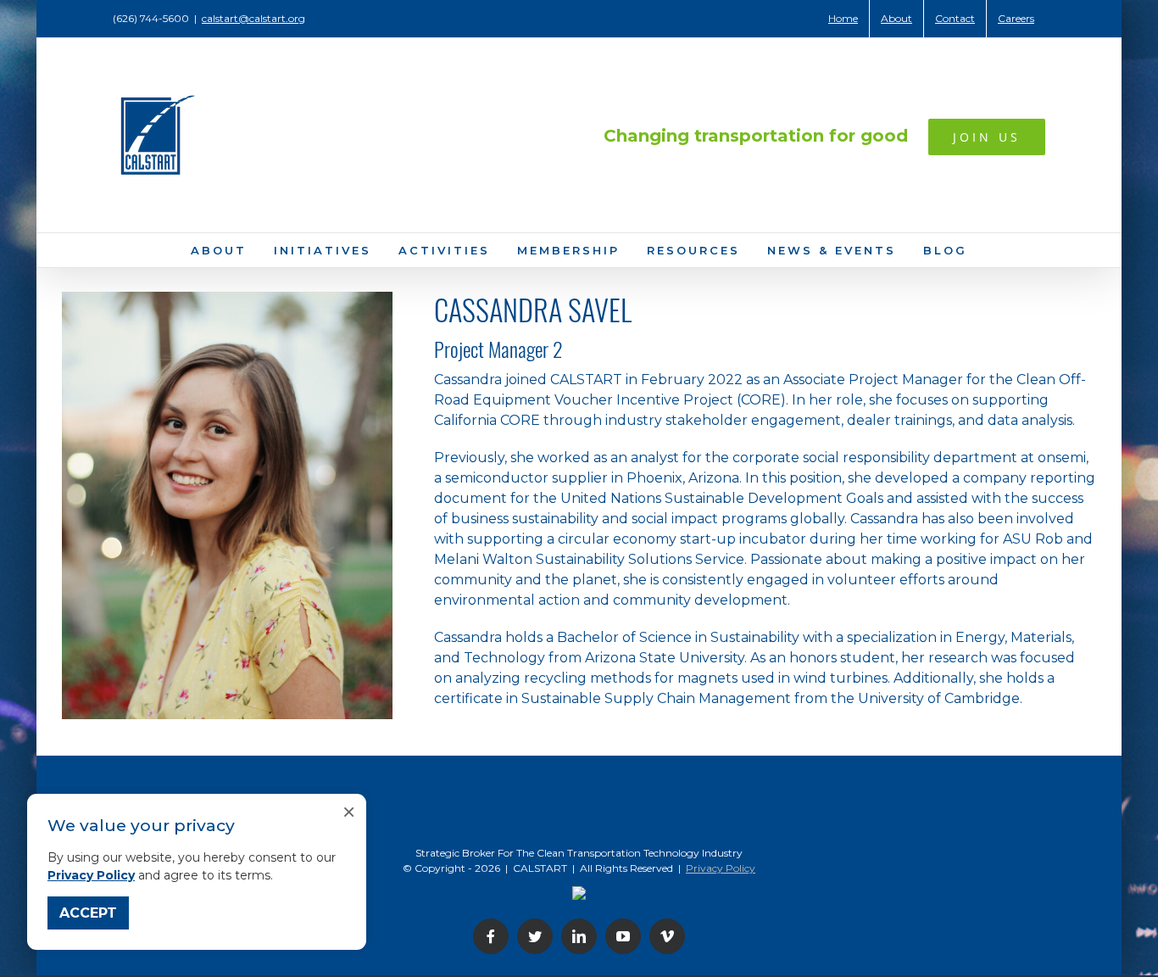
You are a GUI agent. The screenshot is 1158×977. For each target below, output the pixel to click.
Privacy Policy (91, 875)
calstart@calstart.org (253, 18)
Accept (88, 913)
